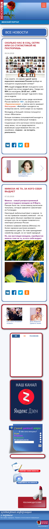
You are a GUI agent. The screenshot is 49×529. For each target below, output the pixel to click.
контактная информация (16, 512)
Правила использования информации (27, 517)
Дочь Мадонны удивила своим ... (25, 322)
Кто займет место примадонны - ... (19, 175)
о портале (6, 515)
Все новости (16, 32)
